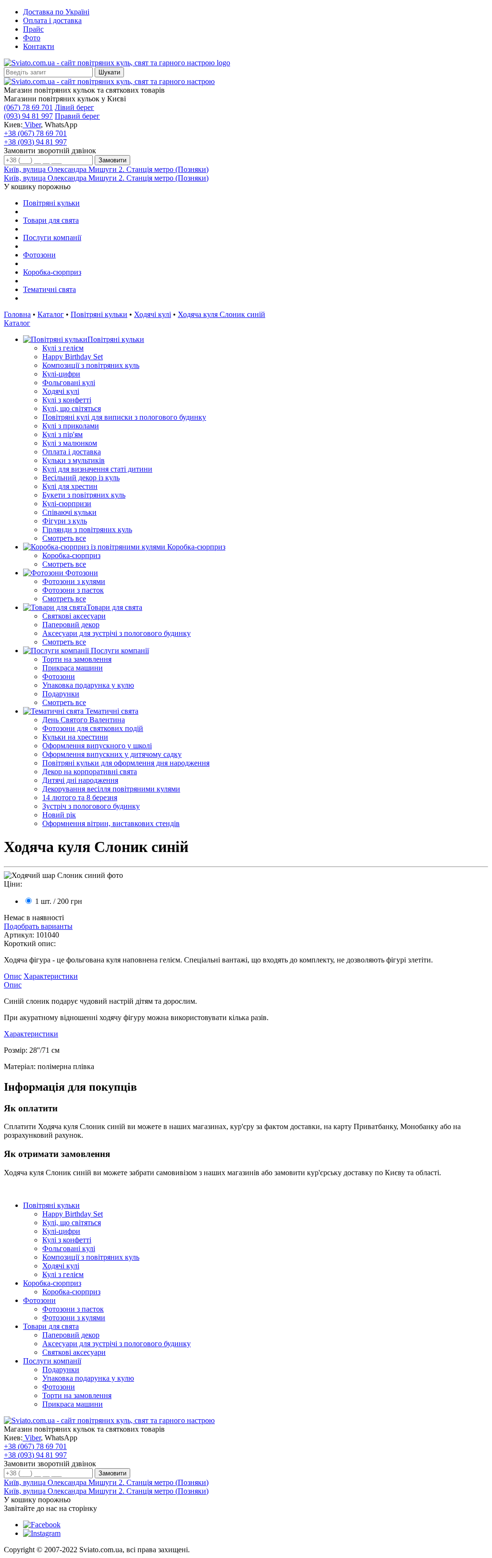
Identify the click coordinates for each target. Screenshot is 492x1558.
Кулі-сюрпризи (66, 503)
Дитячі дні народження (80, 780)
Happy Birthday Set (72, 357)
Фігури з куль (64, 521)
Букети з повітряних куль (83, 495)
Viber (32, 125)
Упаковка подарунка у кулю (88, 685)
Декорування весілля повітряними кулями (111, 789)
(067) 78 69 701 (28, 107)
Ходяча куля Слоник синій (221, 314)
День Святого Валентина (83, 720)
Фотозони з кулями (73, 581)
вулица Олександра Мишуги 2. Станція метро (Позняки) (106, 169)
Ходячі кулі (152, 314)
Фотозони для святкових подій (92, 728)
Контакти (38, 46)
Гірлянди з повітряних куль (87, 529)
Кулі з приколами (70, 426)
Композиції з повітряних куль (90, 365)
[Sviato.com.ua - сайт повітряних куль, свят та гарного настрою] (109, 81)
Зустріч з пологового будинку (91, 806)
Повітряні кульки (51, 203)
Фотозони (39, 255)
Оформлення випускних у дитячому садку (112, 754)
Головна (17, 314)
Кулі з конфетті (66, 400)
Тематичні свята (49, 289)
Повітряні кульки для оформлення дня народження (125, 763)
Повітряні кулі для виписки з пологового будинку (124, 417)
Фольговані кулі (68, 382)
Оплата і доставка (52, 20)
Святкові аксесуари (74, 616)
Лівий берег (74, 107)
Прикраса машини (72, 668)
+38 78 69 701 (35, 133)
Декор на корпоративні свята (89, 771)
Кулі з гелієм (63, 348)
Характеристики (51, 976)
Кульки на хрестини (75, 737)
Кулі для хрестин (70, 486)
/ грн (58, 901)
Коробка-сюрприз (52, 272)
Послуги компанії (52, 237)
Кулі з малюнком (69, 443)
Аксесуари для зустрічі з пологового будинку (116, 633)
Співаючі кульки (69, 512)
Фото (31, 38)
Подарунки (60, 694)
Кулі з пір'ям (62, 434)
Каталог (50, 314)
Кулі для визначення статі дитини (97, 469)
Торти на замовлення (76, 659)
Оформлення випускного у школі (97, 746)
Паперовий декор (70, 625)
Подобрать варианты (38, 926)
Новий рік (59, 815)
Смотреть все (64, 538)
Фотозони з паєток (73, 590)
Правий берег (77, 116)
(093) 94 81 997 (28, 116)
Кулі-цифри (61, 374)
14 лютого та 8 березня (79, 797)
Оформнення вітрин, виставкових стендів (111, 823)
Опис (13, 976)
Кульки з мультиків (73, 460)
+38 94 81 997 (35, 142)
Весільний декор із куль (81, 478)
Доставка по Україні (56, 12)
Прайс (33, 29)
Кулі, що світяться (71, 408)
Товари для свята (51, 220)
